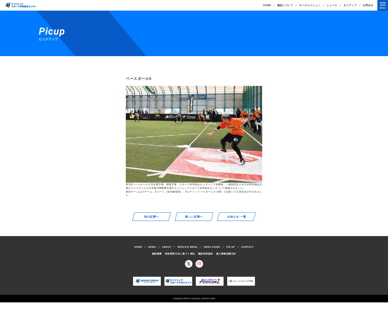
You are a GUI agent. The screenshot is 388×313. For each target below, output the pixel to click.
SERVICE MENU (187, 247)
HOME (267, 5)
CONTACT (247, 247)
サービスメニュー (310, 5)
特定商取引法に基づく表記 (180, 253)
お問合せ (368, 5)
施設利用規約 (205, 253)
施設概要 (157, 253)
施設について (285, 5)
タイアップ (350, 5)
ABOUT (166, 247)
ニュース (332, 5)
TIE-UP (230, 247)
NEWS (152, 247)
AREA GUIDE (212, 247)
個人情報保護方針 (226, 253)
